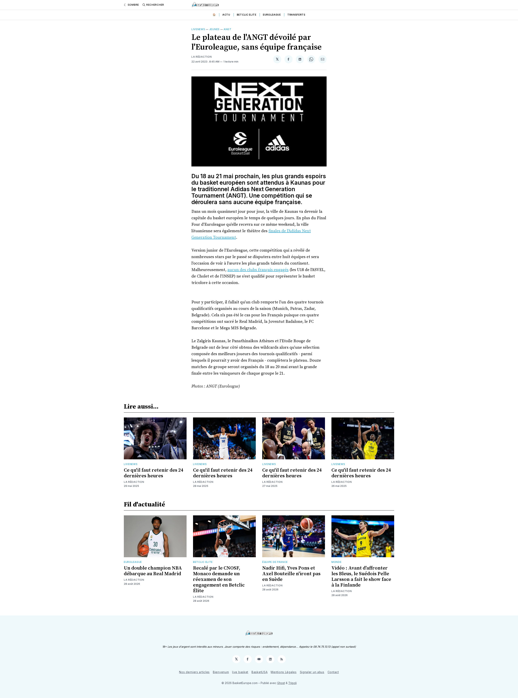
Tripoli (292, 683)
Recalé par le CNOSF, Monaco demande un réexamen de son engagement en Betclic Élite (219, 579)
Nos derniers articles (194, 672)
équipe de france (275, 561)
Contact (333, 672)
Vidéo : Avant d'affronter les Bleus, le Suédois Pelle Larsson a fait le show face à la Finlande (361, 576)
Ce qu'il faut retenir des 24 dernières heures (153, 473)
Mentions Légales (283, 672)
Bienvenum (221, 672)
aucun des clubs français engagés (258, 269)
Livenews (198, 29)
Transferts (296, 14)
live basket (240, 672)
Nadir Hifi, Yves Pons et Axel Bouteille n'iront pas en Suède (291, 574)
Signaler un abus (312, 672)
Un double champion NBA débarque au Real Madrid (153, 571)
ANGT (227, 29)
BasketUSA (259, 672)
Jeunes (214, 29)
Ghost (281, 683)
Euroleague (272, 14)
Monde (336, 561)
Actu (226, 14)
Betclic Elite (246, 14)
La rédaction (201, 56)
